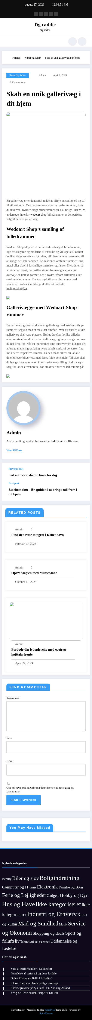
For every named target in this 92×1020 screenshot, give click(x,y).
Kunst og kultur (17, 75)
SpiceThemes (46, 1013)
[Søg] (72, 41)
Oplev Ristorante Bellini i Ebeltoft (31, 978)
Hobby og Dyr (73, 895)
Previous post (16, 468)
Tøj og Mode (42, 941)
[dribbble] (46, 14)
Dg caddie (45, 24)
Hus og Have (18, 904)
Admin (42, 75)
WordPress (50, 1010)
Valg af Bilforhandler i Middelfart (31, 968)
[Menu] (7, 41)
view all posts (14, 450)
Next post (14, 483)
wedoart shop (38, 214)
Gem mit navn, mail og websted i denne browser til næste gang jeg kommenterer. (40, 789)
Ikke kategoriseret (58, 904)
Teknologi (27, 941)
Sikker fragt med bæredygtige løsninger (35, 983)
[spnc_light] (82, 41)
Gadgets (53, 895)
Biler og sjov (25, 878)
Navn (9, 738)
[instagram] (51, 14)
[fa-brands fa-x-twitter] (41, 14)
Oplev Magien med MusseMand (34, 573)
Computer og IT (15, 887)
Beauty (7, 879)
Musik (63, 924)
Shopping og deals (49, 933)
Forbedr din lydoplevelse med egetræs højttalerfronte (38, 652)
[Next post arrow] (82, 491)
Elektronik (47, 887)
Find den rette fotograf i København (37, 535)
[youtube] (56, 14)
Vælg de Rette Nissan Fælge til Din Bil (34, 993)
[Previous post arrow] (82, 472)
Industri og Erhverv (52, 914)
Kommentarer (13, 698)
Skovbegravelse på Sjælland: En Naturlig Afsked (40, 988)
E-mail (9, 760)
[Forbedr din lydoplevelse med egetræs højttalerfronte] (46, 621)
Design (33, 888)
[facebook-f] (36, 14)
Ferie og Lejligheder (24, 895)
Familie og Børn (71, 887)
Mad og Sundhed (38, 923)
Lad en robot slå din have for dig (33, 475)
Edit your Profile (61, 441)
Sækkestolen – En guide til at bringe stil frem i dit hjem (43, 492)
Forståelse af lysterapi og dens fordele (33, 973)
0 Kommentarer (18, 82)
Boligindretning (60, 877)
